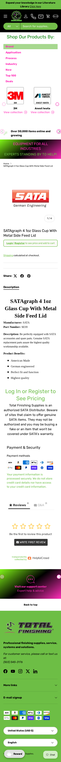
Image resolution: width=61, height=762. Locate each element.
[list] (30, 198)
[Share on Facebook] (22, 276)
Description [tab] (11, 287)
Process (11, 58)
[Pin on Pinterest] (28, 276)
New (9, 69)
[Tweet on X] (15, 276)
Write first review (32, 542)
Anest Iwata (42, 108)
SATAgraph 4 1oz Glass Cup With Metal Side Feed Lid (28, 166)
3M (15, 108)
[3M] (15, 95)
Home (6, 163)
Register (20, 243)
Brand (10, 46)
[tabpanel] (30, 364)
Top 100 (11, 75)
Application (13, 52)
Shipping (8, 255)
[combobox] (30, 26)
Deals (9, 81)
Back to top (30, 604)
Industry (11, 64)
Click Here (35, 6)
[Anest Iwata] (42, 95)
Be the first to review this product (30, 534)
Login (9, 243)
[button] (48, 16)
